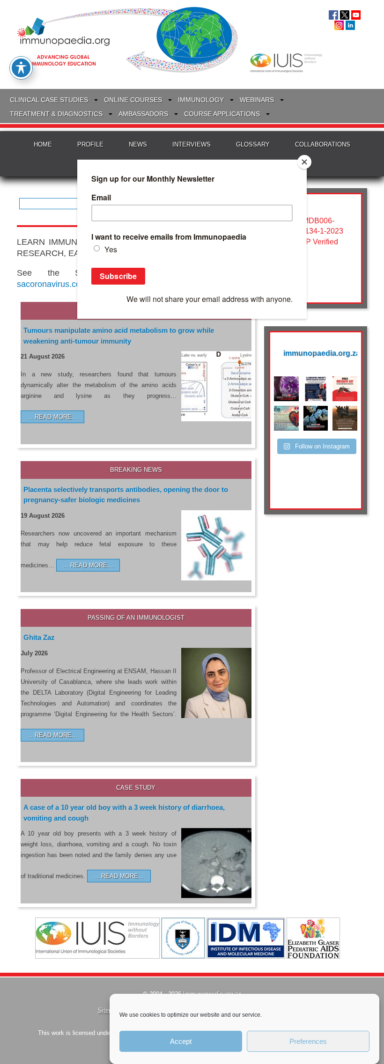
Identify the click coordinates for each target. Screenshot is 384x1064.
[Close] (304, 162)
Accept (181, 1041)
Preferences (308, 1041)
